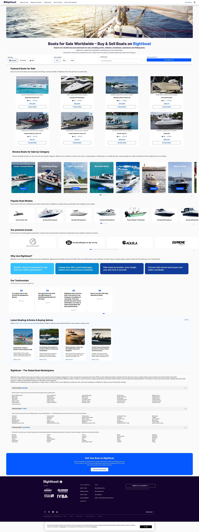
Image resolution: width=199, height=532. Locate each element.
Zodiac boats (50, 399)
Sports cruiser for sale (157, 423)
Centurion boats (156, 402)
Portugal (84, 440)
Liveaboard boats (121, 416)
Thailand (119, 441)
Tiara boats (85, 398)
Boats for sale (24, 2)
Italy (83, 439)
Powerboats (120, 421)
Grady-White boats (86, 395)
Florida (48, 434)
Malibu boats (85, 396)
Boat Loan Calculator (71, 2)
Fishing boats (85, 416)
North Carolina (120, 436)
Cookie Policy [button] (63, 526)
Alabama (49, 437)
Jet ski (118, 420)
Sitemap (100, 516)
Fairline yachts (15, 402)
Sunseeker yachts (156, 401)
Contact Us (83, 501)
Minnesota (154, 437)
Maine (118, 434)
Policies (71, 516)
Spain (118, 439)
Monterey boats (86, 401)
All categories (98, 494)
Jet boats (119, 417)
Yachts (48, 420)
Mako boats (15, 398)
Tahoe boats (120, 398)
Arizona (84, 437)
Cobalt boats (50, 396)
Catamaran (49, 417)
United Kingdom (51, 439)
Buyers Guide (83, 494)
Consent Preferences (90, 516)
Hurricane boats (156, 399)
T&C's (65, 516)
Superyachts (15, 421)
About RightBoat (84, 497)
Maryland (154, 434)
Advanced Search (152, 57)
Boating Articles (84, 491)
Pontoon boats (50, 416)
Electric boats (85, 418)
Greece (154, 439)
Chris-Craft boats (51, 395)
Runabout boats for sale (123, 423)
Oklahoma (154, 436)
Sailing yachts (50, 421)
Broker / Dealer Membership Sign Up (104, 497)
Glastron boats (50, 401)
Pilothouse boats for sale (53, 423)
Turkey (154, 441)
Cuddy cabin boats (87, 420)
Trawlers (154, 417)
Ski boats (49, 418)
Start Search (168, 60)
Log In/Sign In (188, 2)
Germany (49, 440)
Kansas (119, 437)
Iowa (48, 436)
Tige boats (14, 399)
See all (186, 319)
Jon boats (14, 417)
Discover (23, 188)
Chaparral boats (156, 396)
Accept (146, 526)
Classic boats (155, 421)
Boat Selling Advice (100, 488)
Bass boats (155, 416)
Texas (83, 434)
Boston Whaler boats (17, 395)
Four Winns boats (86, 399)
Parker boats (120, 395)
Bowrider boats (16, 420)
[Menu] (194, 2)
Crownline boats (51, 398)
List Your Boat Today (99, 469)
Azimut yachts (15, 401)
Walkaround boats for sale (88, 423)
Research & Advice (36, 2)
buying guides (32, 323)
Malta (153, 440)
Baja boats (14, 396)
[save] (46, 78)
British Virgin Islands (87, 441)
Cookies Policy (79, 516)
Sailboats (14, 416)
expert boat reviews (21, 323)
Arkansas (14, 436)
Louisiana (84, 436)
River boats (155, 420)
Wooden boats (120, 418)
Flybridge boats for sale (18, 423)
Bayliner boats (155, 395)
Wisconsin (14, 437)
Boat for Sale (83, 488)
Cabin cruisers (155, 418)
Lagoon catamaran (51, 402)
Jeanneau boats (121, 401)
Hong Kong (14, 441)
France (13, 439)
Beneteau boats (86, 402)
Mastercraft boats (121, 396)
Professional (47, 2)
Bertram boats (120, 402)
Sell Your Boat (58, 2)
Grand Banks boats (122, 399)
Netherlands (15, 440)
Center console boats (87, 417)
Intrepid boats (155, 398)
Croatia (119, 440)
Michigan (14, 434)
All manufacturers (16, 404)
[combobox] (121, 61)
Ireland (48, 441)
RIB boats (84, 421)
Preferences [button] (94, 526)
